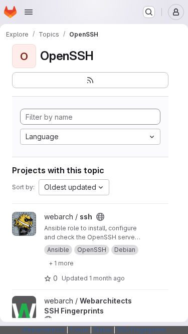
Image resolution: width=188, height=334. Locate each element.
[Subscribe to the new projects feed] (90, 80)
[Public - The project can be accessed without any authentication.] (100, 217)
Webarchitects (43, 329)
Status (102, 329)
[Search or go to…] (149, 12)
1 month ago (107, 278)
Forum (79, 329)
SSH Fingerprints (141, 329)
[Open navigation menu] (29, 12)
